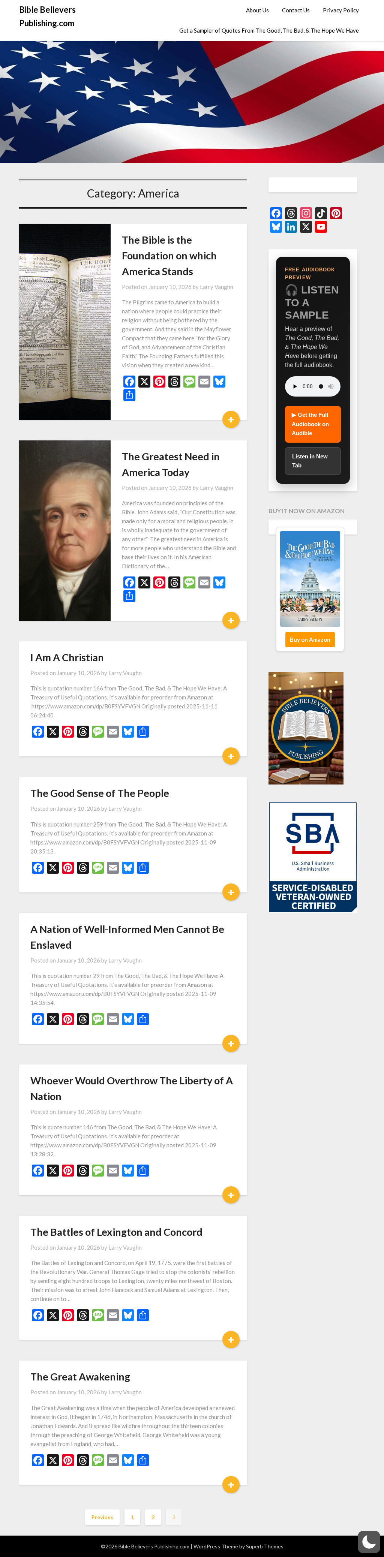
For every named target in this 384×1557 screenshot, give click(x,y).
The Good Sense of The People (99, 793)
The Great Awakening (80, 1376)
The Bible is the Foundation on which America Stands (169, 255)
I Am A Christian (67, 657)
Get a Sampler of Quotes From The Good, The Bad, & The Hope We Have (269, 30)
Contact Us (296, 10)
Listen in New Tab (310, 461)
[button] (369, 1542)
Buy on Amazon (310, 639)
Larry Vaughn (216, 286)
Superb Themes (265, 1546)
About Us (257, 10)
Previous (102, 1517)
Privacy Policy (341, 10)
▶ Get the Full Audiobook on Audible (310, 424)
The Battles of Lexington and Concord (116, 1232)
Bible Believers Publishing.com (47, 16)
